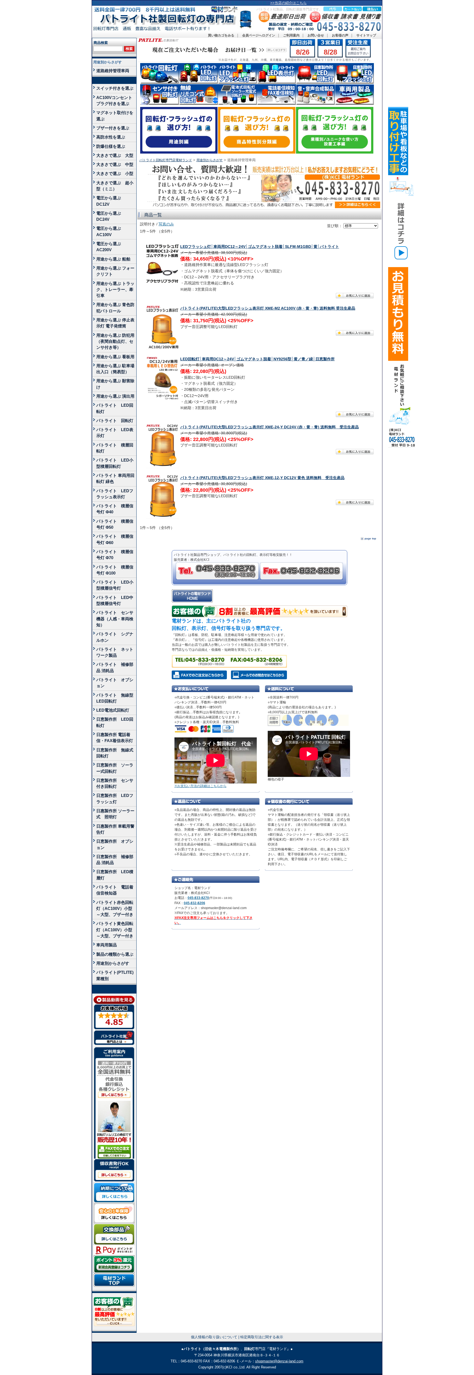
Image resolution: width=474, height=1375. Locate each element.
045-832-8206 (194, 903)
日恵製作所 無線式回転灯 (114, 753)
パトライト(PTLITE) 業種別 (115, 975)
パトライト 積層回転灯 (114, 448)
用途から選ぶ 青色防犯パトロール (115, 307)
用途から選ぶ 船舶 (113, 259)
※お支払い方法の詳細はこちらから (200, 786)
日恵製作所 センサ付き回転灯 (114, 783)
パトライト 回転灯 (114, 420)
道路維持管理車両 (112, 70)
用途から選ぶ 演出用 (115, 396)
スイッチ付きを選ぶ (114, 88)
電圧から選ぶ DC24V (110, 216)
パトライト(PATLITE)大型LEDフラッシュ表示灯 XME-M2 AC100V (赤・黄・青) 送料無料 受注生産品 (267, 308)
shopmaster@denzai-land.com (279, 1361)
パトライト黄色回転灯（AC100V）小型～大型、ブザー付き (114, 929)
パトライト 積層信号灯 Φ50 (114, 524)
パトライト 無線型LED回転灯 (114, 698)
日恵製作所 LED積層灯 (114, 874)
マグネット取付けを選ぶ (114, 115)
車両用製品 (106, 945)
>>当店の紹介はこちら (288, 3)
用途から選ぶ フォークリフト (115, 271)
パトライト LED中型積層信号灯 (114, 600)
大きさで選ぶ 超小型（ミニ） (114, 185)
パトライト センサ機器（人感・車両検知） (114, 618)
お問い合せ (315, 35)
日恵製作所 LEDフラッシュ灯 (114, 798)
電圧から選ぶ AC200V (110, 246)
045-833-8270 (198, 898)
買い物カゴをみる (221, 35)
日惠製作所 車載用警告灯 (115, 829)
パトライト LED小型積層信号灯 (114, 585)
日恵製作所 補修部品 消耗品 (114, 859)
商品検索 (101, 43)
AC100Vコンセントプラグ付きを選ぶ (114, 100)
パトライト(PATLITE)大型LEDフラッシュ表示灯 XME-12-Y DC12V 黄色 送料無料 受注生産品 (262, 478)
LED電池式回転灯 (112, 710)
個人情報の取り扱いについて (214, 1337)
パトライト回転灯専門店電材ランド (165, 160)
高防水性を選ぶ (110, 137)
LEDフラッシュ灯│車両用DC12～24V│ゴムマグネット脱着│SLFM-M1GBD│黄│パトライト (259, 247)
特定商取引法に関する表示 (261, 1337)
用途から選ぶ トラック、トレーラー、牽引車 (115, 289)
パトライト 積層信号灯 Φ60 (114, 539)
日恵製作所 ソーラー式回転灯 (114, 768)
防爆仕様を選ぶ (110, 146)
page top (370, 538)
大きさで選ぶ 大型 (114, 155)
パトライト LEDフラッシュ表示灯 (114, 493)
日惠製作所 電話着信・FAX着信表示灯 (114, 737)
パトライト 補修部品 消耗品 (114, 667)
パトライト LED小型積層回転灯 (114, 463)
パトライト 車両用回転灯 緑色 (115, 478)
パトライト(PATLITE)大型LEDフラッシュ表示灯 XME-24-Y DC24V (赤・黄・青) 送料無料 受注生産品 (269, 427)
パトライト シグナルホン (114, 637)
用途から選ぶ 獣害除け (115, 383)
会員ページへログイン (258, 35)
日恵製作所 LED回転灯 (114, 722)
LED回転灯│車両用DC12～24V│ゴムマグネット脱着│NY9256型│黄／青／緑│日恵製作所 (257, 359)
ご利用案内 (291, 35)
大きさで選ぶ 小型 (114, 173)
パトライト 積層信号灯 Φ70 (114, 554)
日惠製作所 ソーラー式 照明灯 (115, 813)
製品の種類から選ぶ (114, 954)
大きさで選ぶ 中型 (114, 164)
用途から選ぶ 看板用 (115, 356)
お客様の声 (340, 35)
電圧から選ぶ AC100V (110, 231)
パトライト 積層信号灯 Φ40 (114, 508)
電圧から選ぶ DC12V (110, 201)
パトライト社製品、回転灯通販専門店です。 (289, 9)
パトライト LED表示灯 (114, 432)
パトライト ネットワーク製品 (114, 652)
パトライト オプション (114, 682)
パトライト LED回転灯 (114, 408)
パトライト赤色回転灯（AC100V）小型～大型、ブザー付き (114, 908)
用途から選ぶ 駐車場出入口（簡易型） (115, 368)
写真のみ (166, 224)
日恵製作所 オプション (114, 844)
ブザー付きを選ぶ (112, 128)
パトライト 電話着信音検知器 (114, 890)
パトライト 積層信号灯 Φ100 (114, 570)
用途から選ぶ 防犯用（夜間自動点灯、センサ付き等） (115, 341)
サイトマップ (366, 35)
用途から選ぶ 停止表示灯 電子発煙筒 (115, 323)
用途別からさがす (107, 62)
